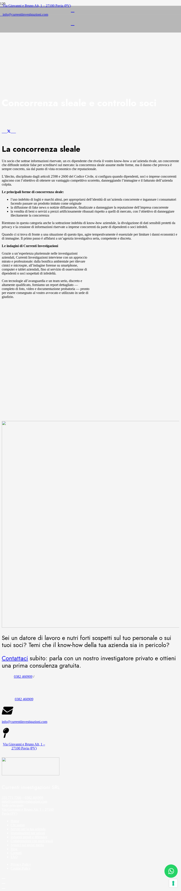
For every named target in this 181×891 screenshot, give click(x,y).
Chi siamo (18, 825)
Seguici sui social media (27, 845)
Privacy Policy (21, 864)
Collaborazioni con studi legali (32, 841)
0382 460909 (23, 676)
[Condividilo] (5, 131)
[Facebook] (3, 876)
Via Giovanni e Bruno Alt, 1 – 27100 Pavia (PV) (24, 746)
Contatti (16, 853)
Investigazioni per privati (28, 833)
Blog (14, 849)
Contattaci (15, 658)
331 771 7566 (11, 797)
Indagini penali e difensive (29, 837)
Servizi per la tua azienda (28, 829)
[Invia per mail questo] (3, 131)
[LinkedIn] (72, 10)
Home (15, 821)
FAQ (14, 857)
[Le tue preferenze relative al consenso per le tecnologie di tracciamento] (173, 883)
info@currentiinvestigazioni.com (24, 801)
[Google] (3, 886)
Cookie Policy (20, 868)
